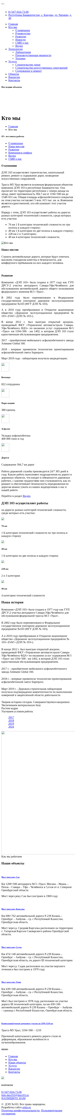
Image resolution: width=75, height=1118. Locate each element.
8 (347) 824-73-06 (18, 11)
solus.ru (26, 1107)
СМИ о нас (22, 42)
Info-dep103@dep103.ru (15, 1095)
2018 (11, 720)
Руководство (22, 33)
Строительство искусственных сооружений (41, 67)
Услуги (12, 61)
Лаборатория (23, 52)
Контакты (14, 80)
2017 (11, 717)
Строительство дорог (28, 64)
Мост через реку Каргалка (13, 909)
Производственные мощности (33, 55)
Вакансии (14, 77)
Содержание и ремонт (28, 70)
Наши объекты (17, 1062)
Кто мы (12, 27)
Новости (20, 39)
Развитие (20, 36)
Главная (13, 24)
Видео (19, 45)
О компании (22, 30)
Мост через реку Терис (11, 982)
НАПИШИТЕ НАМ (13, 1098)
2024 (11, 726)
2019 (11, 723)
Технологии (15, 49)
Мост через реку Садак (11, 947)
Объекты (13, 74)
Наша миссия (16, 146)
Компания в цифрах (20, 152)
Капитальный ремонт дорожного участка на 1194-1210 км (27, 1023)
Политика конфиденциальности (20, 1110)
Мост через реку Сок (10, 877)
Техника (20, 58)
